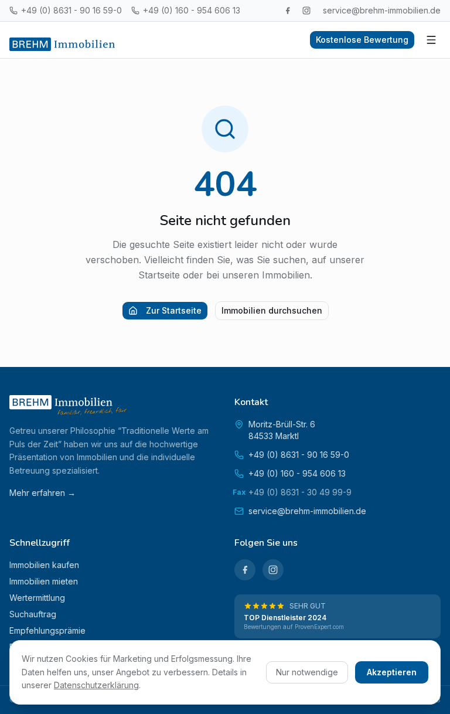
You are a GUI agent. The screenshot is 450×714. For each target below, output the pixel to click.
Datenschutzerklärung (96, 685)
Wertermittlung (37, 598)
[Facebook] (288, 11)
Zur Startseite (174, 310)
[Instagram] (306, 11)
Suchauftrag (32, 614)
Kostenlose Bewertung (362, 40)
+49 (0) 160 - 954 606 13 (191, 10)
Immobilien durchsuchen (271, 310)
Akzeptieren (392, 672)
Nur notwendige (307, 672)
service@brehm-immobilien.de (382, 10)
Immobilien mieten (43, 581)
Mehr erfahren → (42, 493)
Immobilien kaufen (44, 565)
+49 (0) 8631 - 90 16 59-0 (71, 10)
